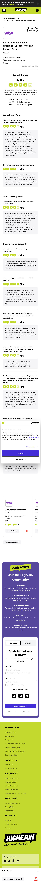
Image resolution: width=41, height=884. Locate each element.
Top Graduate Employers (13, 747)
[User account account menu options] (37, 10)
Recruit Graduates (11, 786)
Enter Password (10, 678)
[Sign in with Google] (14, 696)
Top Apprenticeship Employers (15, 744)
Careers (7, 828)
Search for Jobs (10, 732)
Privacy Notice (28, 712)
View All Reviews (12, 879)
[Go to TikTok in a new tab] (13, 860)
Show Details (30, 447)
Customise (19, 459)
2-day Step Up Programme (15, 509)
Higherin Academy (11, 824)
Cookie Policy (9, 811)
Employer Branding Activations (15, 793)
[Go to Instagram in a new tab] (9, 860)
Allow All (21, 453)
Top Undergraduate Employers (15, 751)
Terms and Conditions (12, 803)
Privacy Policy (9, 807)
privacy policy (34, 437)
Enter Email (9, 666)
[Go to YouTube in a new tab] (18, 860)
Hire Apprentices (10, 782)
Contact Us (8, 765)
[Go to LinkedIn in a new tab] (5, 860)
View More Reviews (11, 542)
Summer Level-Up (11, 755)
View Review (11, 531)
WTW (7, 52)
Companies (9, 740)
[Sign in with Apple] (27, 696)
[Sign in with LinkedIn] (20, 696)
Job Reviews (9, 736)
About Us (8, 820)
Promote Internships (11, 778)
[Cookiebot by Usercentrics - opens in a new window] (30, 423)
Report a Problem (11, 768)
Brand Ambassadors (11, 790)
